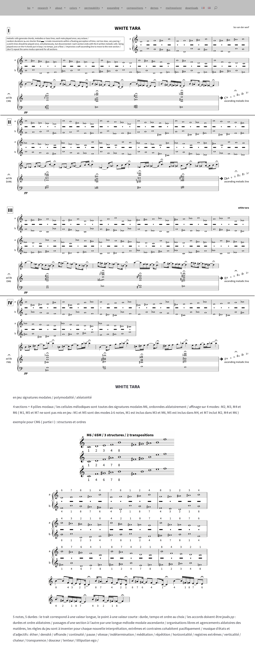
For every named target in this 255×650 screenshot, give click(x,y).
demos (154, 8)
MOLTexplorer (174, 8)
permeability (92, 8)
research (43, 8)
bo (28, 8)
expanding (113, 8)
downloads (191, 8)
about (58, 8)
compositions (135, 8)
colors (73, 8)
